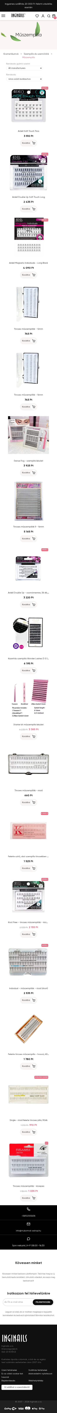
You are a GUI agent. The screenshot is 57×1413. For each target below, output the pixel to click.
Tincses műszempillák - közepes (28, 1186)
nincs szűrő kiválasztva (19, 79)
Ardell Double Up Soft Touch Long (28, 197)
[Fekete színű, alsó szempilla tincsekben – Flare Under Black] (28, 850)
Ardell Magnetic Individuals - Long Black (28, 263)
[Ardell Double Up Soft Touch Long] (28, 191)
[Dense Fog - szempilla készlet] (28, 455)
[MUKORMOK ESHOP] (18, 17)
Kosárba (26, 143)
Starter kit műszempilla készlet (28, 725)
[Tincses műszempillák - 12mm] (28, 323)
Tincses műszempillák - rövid (29, 791)
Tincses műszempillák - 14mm (28, 395)
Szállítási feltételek (37, 1370)
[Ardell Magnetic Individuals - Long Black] (28, 257)
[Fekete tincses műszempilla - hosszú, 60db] (28, 1048)
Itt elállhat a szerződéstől (17, 1387)
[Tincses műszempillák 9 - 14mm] (28, 521)
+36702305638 (28, 1216)
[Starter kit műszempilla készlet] (28, 719)
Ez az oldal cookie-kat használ (12, 1375)
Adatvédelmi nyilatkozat (40, 1374)
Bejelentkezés (8, 1381)
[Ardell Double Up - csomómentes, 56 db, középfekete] (28, 587)
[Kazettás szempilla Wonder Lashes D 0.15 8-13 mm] (28, 653)
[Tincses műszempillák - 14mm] (28, 389)
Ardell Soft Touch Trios (28, 131)
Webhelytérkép (35, 1381)
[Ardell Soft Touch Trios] (28, 125)
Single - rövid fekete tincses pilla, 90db (29, 1120)
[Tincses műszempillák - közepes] (28, 1180)
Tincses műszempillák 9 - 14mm (28, 527)
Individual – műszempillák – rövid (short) (28, 988)
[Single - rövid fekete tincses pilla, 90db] (28, 1114)
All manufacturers (16, 68)
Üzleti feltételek (9, 1370)
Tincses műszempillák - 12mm (28, 329)
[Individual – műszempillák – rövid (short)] (28, 982)
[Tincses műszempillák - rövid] (28, 784)
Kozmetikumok (11, 54)
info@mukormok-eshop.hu (28, 1231)
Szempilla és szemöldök (36, 54)
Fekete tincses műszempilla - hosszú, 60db (29, 1054)
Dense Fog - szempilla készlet (28, 461)
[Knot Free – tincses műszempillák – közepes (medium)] (28, 916)
